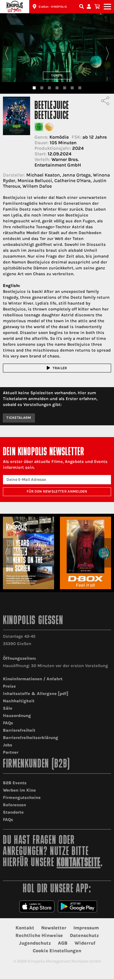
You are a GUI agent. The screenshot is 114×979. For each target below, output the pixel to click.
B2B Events (15, 782)
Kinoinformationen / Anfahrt (33, 678)
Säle (7, 708)
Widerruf (85, 943)
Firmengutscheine (22, 797)
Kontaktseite (79, 863)
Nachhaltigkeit (18, 700)
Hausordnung (17, 715)
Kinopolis (14, 6)
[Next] (107, 53)
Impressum (86, 928)
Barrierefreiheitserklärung (30, 737)
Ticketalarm (18, 418)
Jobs (7, 745)
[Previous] (6, 53)
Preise (9, 686)
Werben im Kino (19, 790)
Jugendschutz (35, 943)
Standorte (13, 812)
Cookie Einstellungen (57, 950)
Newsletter (53, 928)
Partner (10, 752)
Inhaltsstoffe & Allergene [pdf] (35, 693)
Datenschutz (84, 935)
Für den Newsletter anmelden (57, 491)
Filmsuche (82, 6)
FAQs (8, 723)
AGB (63, 943)
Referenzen (14, 804)
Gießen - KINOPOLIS (53, 7)
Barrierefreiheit (19, 730)
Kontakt (24, 928)
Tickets (57, 75)
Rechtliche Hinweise (39, 935)
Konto (90, 6)
